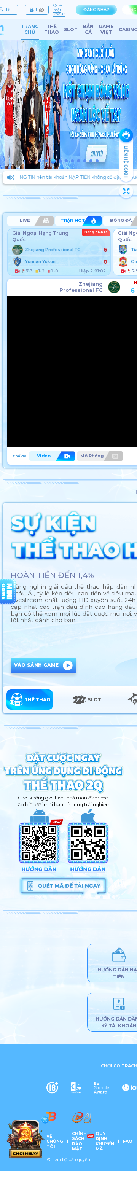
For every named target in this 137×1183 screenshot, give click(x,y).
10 (97, 160)
